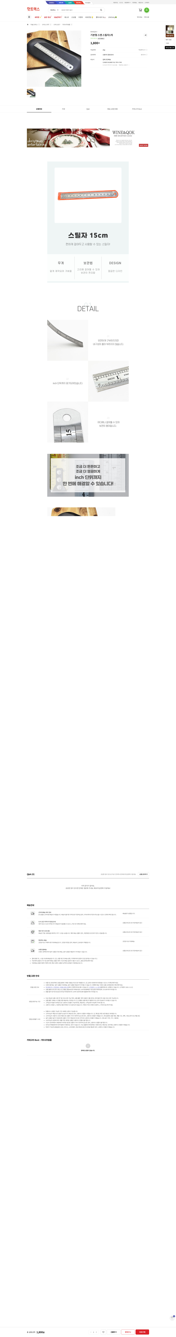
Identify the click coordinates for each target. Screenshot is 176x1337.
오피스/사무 (45, 24)
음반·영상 (47, 17)
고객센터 (147, 2)
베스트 (66, 17)
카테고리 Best (137, 109)
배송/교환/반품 (112, 109)
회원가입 (115, 2)
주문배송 (134, 2)
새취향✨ (38, 17)
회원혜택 (127, 2)
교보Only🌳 (112, 17)
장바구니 (128, 1332)
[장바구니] (140, 10)
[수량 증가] (96, 1332)
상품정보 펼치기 (86, 164)
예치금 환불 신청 (170, 47)
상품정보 (39, 109)
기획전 (167, 43)
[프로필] (146, 10)
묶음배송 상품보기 (123, 65)
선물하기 (114, 1332)
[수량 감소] (91, 1332)
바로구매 (142, 1332)
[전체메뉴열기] (29, 17)
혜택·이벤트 (169, 40)
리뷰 (63, 109)
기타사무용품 (66, 24)
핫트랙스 (53, 10)
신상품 (73, 17)
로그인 (121, 2)
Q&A (88, 109)
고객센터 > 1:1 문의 (95, 299)
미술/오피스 (34, 24)
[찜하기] (103, 1332)
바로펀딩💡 (89, 17)
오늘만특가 (57, 17)
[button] (145, 35)
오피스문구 (57, 24)
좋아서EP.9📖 (101, 17)
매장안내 (141, 2)
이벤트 (80, 17)
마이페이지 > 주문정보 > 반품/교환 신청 (57, 299)
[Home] (28, 24)
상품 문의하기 (143, 186)
